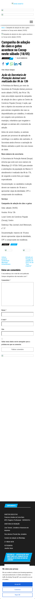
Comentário (5, 280)
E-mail (4, 320)
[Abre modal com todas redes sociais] (20, 64)
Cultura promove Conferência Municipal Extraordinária (5, 260)
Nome (3, 310)
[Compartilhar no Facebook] (3, 64)
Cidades (14, 244)
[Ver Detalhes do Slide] (17, 10)
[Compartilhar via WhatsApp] (11, 64)
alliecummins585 (22, 58)
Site (2, 329)
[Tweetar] (7, 64)
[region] (17, 582)
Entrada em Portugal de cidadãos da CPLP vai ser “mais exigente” (29, 261)
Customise (17, 589)
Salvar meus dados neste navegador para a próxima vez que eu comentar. (15, 343)
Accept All (17, 584)
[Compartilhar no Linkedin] (15, 64)
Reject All (17, 595)
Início (3, 28)
